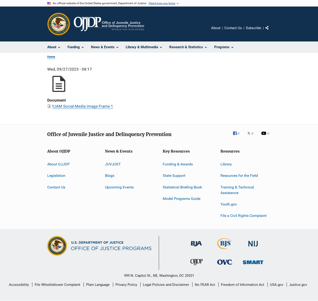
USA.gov (276, 285)
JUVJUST (113, 164)
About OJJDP (58, 164)
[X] (252, 136)
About (215, 28)
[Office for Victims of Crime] (224, 265)
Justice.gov (298, 285)
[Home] (109, 24)
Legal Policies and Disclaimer (166, 285)
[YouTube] (266, 136)
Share (271, 31)
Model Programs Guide (181, 198)
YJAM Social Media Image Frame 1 (82, 106)
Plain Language (98, 285)
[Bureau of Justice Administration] (196, 247)
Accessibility (19, 285)
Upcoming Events (119, 187)
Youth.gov (228, 204)
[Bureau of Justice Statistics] (224, 250)
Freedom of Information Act (242, 285)
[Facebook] (238, 136)
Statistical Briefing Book (182, 187)
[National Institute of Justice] (253, 247)
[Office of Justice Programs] (58, 24)
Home (51, 56)
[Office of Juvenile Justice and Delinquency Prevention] (196, 266)
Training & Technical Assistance (237, 190)
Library (226, 164)
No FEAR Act (205, 285)
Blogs (109, 175)
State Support (174, 175)
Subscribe (253, 28)
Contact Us (233, 28)
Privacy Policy (126, 285)
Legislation (56, 175)
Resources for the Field (239, 175)
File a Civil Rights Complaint (243, 215)
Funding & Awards (178, 164)
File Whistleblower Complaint (57, 285)
